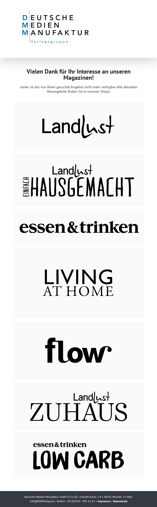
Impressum (104, 501)
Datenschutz (120, 501)
